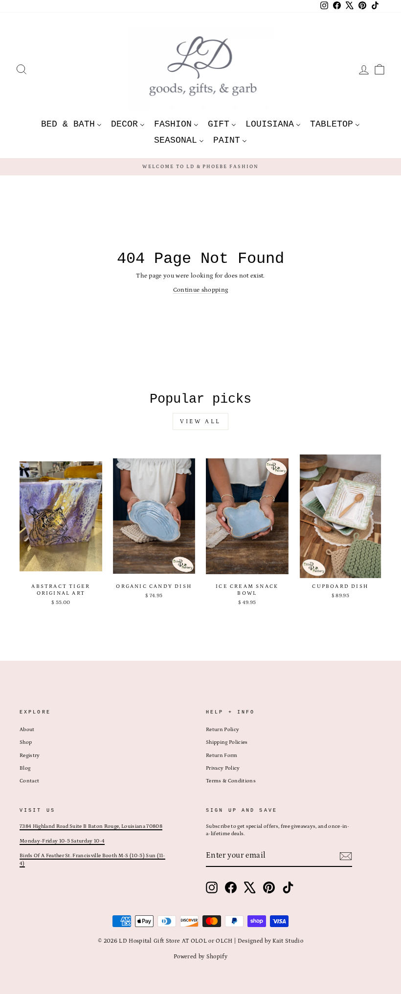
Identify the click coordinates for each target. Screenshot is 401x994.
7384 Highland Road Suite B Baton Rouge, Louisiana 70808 (91, 826)
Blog (25, 768)
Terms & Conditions (231, 781)
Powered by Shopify (200, 956)
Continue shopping (200, 290)
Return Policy (222, 730)
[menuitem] (72, 124)
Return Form (222, 755)
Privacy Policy (223, 768)
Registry (30, 755)
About (27, 730)
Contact (29, 781)
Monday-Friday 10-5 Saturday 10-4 (62, 841)
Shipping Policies (227, 742)
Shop (26, 742)
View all (200, 421)
